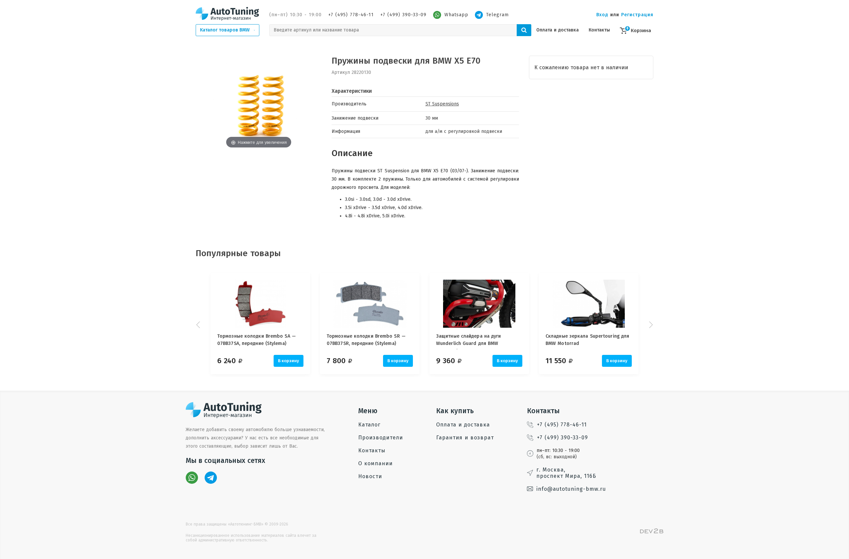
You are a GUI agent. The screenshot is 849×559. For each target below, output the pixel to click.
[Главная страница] (227, 13)
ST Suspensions (442, 104)
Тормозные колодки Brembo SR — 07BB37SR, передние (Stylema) (366, 339)
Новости (370, 476)
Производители (380, 437)
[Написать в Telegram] (211, 478)
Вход (602, 15)
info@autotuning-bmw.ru (571, 489)
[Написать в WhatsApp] (192, 478)
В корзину (288, 360)
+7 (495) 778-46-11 (351, 15)
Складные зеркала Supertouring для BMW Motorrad (587, 339)
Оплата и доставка (557, 30)
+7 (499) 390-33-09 (403, 15)
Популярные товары (238, 253)
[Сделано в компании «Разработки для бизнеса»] (651, 532)
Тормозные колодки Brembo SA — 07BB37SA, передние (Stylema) (256, 339)
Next (650, 324)
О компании (375, 463)
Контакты (599, 30)
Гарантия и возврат (465, 437)
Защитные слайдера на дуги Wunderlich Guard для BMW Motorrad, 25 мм (468, 341)
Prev (199, 324)
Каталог (369, 424)
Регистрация (637, 15)
